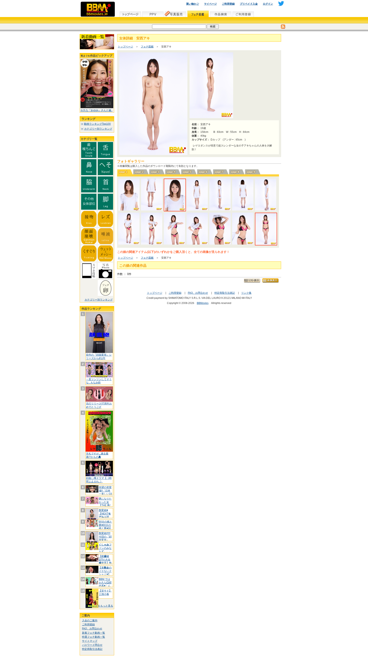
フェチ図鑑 (147, 46)
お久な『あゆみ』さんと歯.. (96, 110)
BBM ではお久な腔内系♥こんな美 (105, 584)
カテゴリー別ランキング (98, 128)
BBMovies (202, 303)
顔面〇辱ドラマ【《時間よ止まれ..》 (99, 480)
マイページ (210, 3)
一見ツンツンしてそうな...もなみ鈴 (99, 381)
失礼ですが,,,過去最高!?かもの (97, 455)
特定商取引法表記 (92, 649)
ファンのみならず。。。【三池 (105, 549)
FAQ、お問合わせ (92, 628)
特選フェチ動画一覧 (93, 636)
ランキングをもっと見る (99, 605)
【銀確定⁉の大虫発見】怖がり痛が (105, 561)
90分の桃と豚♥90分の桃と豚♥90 (105, 525)
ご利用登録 (228, 3)
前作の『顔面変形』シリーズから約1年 (99, 356)
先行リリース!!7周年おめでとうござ (99, 405)
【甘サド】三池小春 (105, 592)
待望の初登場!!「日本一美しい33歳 (105, 492)
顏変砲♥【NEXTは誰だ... (105, 515)
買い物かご (192, 3)
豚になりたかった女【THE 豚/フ (105, 503)
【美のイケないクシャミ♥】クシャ (105, 572)
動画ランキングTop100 (97, 123)
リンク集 (246, 292)
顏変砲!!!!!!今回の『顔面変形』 (105, 536)
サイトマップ (89, 640)
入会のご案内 (89, 620)
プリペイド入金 (249, 3)
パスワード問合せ (92, 644)
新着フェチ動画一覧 (93, 632)
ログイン (268, 3)
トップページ (125, 46)
